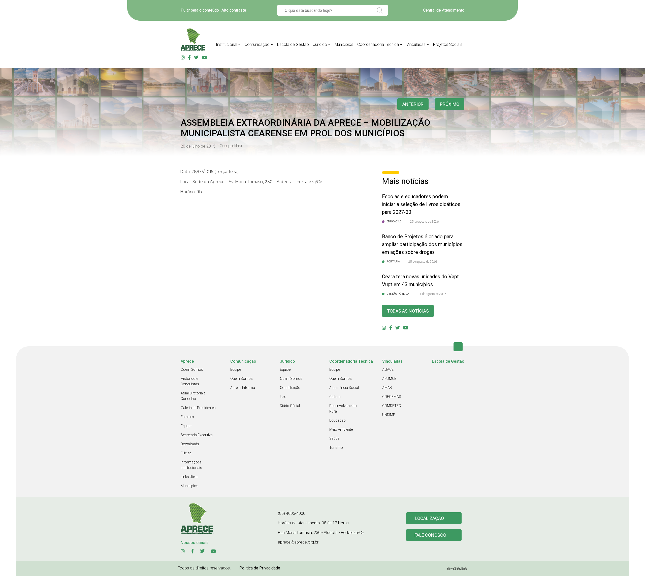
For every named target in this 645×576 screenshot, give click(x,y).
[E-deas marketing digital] (457, 568)
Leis (283, 397)
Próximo (449, 104)
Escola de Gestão (293, 44)
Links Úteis (189, 477)
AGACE (388, 369)
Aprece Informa (242, 388)
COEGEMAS (391, 397)
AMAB (387, 388)
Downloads (190, 444)
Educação (337, 420)
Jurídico (320, 44)
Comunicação (257, 44)
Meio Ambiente (341, 429)
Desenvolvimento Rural (343, 408)
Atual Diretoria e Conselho (193, 396)
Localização (429, 518)
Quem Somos (192, 369)
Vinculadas (416, 44)
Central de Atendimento (443, 10)
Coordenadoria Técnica (378, 44)
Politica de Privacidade (259, 568)
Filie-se (186, 453)
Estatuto (187, 417)
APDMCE (389, 379)
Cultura (335, 397)
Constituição (290, 388)
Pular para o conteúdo (200, 10)
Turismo (336, 448)
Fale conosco (430, 535)
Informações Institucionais (191, 465)
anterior (413, 104)
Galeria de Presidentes (198, 408)
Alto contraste (233, 10)
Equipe (186, 426)
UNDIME (388, 415)
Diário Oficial (290, 406)
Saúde (334, 438)
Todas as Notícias (408, 311)
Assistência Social (344, 388)
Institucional (226, 44)
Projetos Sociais (447, 44)
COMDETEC (391, 406)
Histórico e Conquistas (190, 381)
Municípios (344, 44)
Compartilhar (231, 146)
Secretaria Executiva (197, 435)
